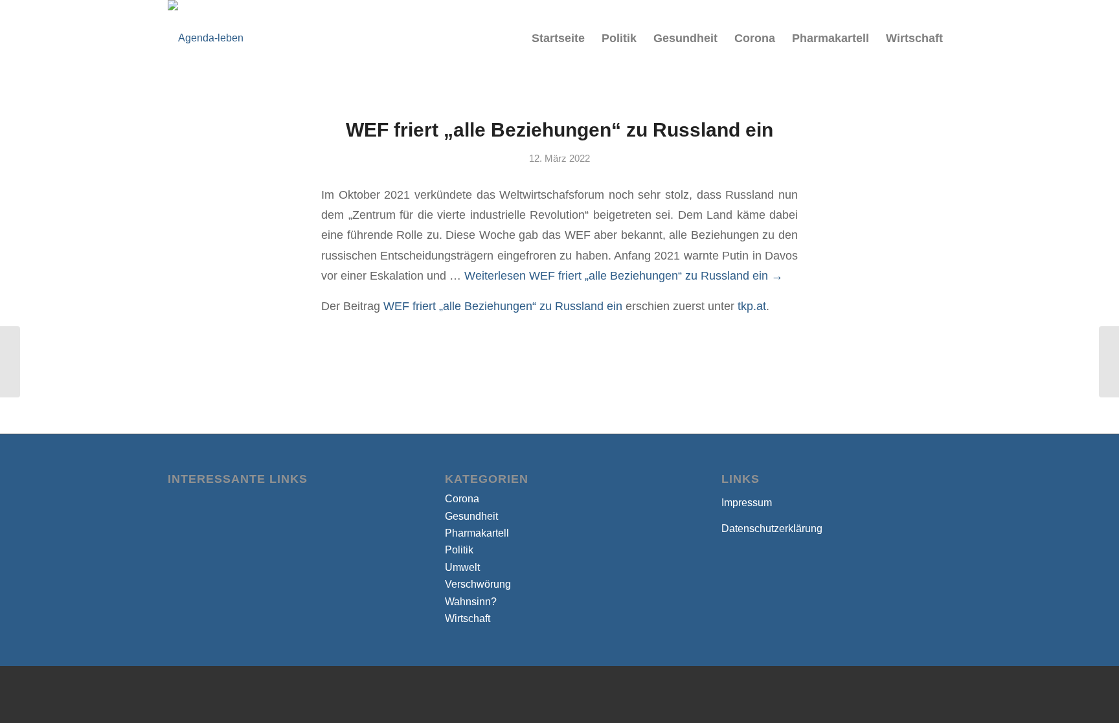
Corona (462, 498)
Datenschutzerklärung (771, 528)
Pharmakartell (477, 533)
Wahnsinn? (471, 601)
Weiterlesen (623, 275)
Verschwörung (478, 584)
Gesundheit (471, 516)
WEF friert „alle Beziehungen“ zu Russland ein (559, 129)
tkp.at (752, 306)
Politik (459, 549)
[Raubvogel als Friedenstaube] (10, 361)
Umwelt (462, 567)
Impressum (746, 502)
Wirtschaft (467, 618)
